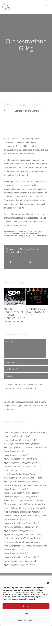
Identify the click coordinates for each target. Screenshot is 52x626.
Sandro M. (10, 232)
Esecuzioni (23, 234)
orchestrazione (34, 234)
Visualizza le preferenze (26, 620)
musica (32, 236)
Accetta (26, 606)
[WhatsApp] (30, 262)
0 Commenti (8, 236)
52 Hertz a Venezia (10, 310)
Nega (26, 613)
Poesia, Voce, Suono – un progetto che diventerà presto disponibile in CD (36, 317)
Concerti (15, 234)
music (26, 236)
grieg (21, 236)
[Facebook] (10, 262)
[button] (48, 583)
